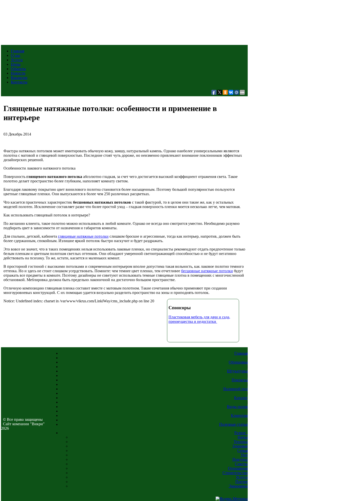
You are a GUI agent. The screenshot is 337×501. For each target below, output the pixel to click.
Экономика (238, 486)
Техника (241, 442)
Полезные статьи (233, 424)
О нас (15, 55)
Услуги (17, 60)
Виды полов (237, 407)
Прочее (241, 482)
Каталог (241, 398)
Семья (242, 450)
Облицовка (238, 362)
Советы (241, 464)
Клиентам (239, 415)
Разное (241, 433)
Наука (243, 437)
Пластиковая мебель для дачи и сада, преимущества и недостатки (199, 319)
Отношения (238, 468)
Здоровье (240, 446)
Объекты (18, 69)
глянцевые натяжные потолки (83, 236)
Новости (18, 73)
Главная (17, 51)
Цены (15, 64)
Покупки (240, 459)
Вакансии (19, 78)
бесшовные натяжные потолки (207, 271)
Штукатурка (237, 371)
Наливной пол (235, 389)
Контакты (19, 82)
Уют (244, 455)
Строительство (235, 473)
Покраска (240, 380)
